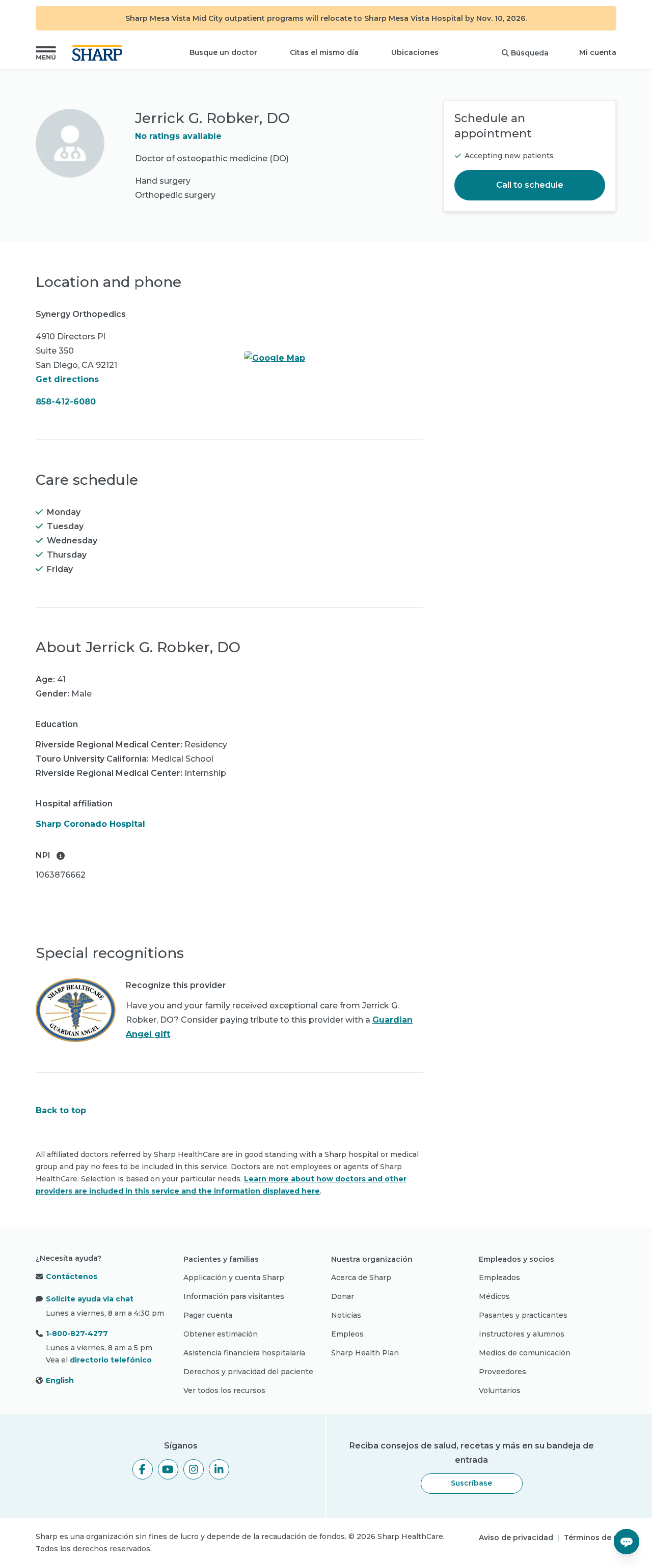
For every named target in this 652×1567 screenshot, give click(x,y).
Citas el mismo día (324, 52)
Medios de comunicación (524, 1352)
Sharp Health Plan (365, 1352)
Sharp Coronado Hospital (90, 824)
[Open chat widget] (626, 1541)
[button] (46, 53)
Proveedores (502, 1371)
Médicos (494, 1296)
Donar (342, 1296)
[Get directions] (333, 358)
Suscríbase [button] (471, 1483)
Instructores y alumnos (521, 1334)
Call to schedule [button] (529, 185)
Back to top (61, 1110)
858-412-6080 (66, 402)
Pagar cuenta (207, 1315)
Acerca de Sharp (361, 1277)
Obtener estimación (220, 1334)
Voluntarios (500, 1390)
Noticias (346, 1315)
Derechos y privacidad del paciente (248, 1371)
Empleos (347, 1334)
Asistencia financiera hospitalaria (244, 1352)
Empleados (499, 1277)
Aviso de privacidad (516, 1537)
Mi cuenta (597, 52)
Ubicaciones (415, 52)
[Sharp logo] (99, 53)
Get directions (67, 379)
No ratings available (178, 136)
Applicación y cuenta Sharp (233, 1277)
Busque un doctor (223, 52)
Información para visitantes (233, 1296)
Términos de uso (595, 1537)
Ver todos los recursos (224, 1390)
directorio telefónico (111, 1360)
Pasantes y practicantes (523, 1315)
